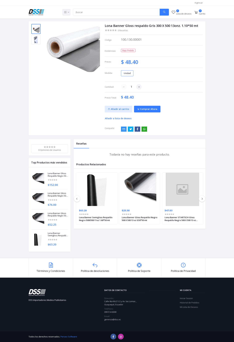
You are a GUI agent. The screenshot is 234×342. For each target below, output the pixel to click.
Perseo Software (68, 336)
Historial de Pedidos (189, 302)
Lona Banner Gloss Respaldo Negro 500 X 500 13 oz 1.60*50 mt (57, 194)
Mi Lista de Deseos (189, 307)
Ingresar (199, 2)
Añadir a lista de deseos (118, 118)
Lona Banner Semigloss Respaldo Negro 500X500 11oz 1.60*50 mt (57, 234)
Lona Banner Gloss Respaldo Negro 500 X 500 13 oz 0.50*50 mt (139, 219)
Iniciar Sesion (186, 298)
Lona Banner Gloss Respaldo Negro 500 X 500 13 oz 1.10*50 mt (57, 214)
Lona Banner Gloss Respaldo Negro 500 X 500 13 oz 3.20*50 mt (57, 174)
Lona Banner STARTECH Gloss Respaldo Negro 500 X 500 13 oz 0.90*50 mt (180, 219)
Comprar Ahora (148, 109)
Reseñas (81, 143)
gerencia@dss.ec (112, 319)
